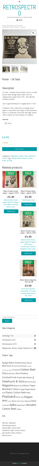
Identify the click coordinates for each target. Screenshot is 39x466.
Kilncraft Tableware (9, 423)
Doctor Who (14, 373)
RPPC (5, 400)
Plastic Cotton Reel (16, 392)
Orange (21, 389)
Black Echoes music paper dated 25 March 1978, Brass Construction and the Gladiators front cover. (28, 240)
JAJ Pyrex (28, 382)
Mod (21, 386)
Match (16, 385)
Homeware (6, 340)
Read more (11, 211)
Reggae (28, 396)
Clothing (5, 336)
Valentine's (21, 405)
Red (22, 397)
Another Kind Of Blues (19, 158)
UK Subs (9, 161)
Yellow (18, 409)
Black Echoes (15, 362)
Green (19, 377)
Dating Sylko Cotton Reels (11, 428)
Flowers (24, 373)
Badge (5, 362)
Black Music (27, 363)
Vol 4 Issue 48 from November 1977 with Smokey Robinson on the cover (28, 288)
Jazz (34, 382)
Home (4, 25)
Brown (24, 366)
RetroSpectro (19, 10)
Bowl (19, 366)
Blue (4, 365)
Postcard (8, 396)
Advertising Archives (9, 425)
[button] (33, 33)
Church (16, 369)
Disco (5, 373)
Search (7, 321)
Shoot (14, 401)
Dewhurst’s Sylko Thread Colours (13, 430)
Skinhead (27, 401)
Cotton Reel (27, 369)
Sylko (12, 405)
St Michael (5, 405)
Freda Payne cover (28, 195)
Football (6, 377)
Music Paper (29, 385)
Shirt (9, 401)
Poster (11, 27)
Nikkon (19, 463)
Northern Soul (10, 389)
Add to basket (19, 149)
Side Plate (20, 401)
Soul (33, 400)
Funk (13, 377)
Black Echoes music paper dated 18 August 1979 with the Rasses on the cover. (11, 199)
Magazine (7, 385)
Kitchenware (7, 344)
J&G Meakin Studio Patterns (12, 433)
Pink (3, 393)
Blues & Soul (12, 366)
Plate (28, 392)
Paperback (30, 389)
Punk (4, 161)
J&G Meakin (27, 377)
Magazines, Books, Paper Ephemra (23, 156)
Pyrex (18, 397)
